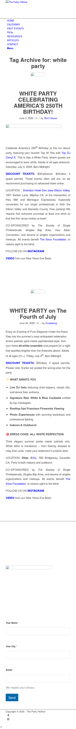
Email (9, 669)
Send (11, 697)
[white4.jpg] (38, 297)
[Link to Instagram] (8, 719)
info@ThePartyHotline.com (30, 554)
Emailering (51, 323)
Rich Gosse (50, 118)
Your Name (12, 622)
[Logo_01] (33, 2)
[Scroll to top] (1, 727)
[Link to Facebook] (8, 715)
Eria (33, 458)
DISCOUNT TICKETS (20, 174)
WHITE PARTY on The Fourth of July (38, 313)
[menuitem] (38, 20)
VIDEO (10, 258)
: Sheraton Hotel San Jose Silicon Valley (45, 190)
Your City (11, 646)
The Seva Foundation (53, 239)
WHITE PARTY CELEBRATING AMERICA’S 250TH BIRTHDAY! (38, 102)
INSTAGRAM (35, 251)
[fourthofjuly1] (38, 80)
